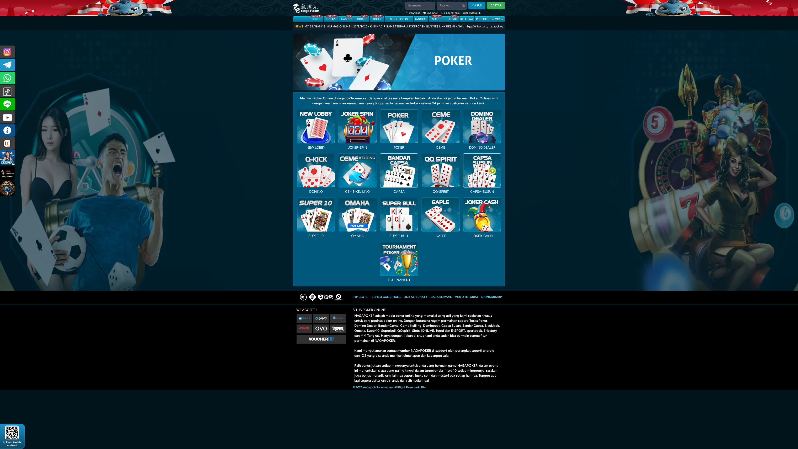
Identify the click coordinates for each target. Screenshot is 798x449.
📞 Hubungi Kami (450, 12)
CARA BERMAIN (441, 297)
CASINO (346, 18)
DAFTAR (496, 5)
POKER (316, 18)
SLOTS (436, 18)
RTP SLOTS (360, 297)
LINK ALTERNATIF (416, 297)
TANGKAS (421, 19)
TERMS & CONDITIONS (385, 297)
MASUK (477, 5)
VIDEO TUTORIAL (466, 297)
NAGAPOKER (364, 316)
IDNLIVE (331, 18)
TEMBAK (451, 18)
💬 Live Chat (430, 12)
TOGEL (377, 18)
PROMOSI (482, 19)
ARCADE (361, 18)
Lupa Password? (472, 12)
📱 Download (413, 12)
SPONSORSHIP (491, 297)
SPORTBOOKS (399, 19)
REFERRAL (466, 19)
